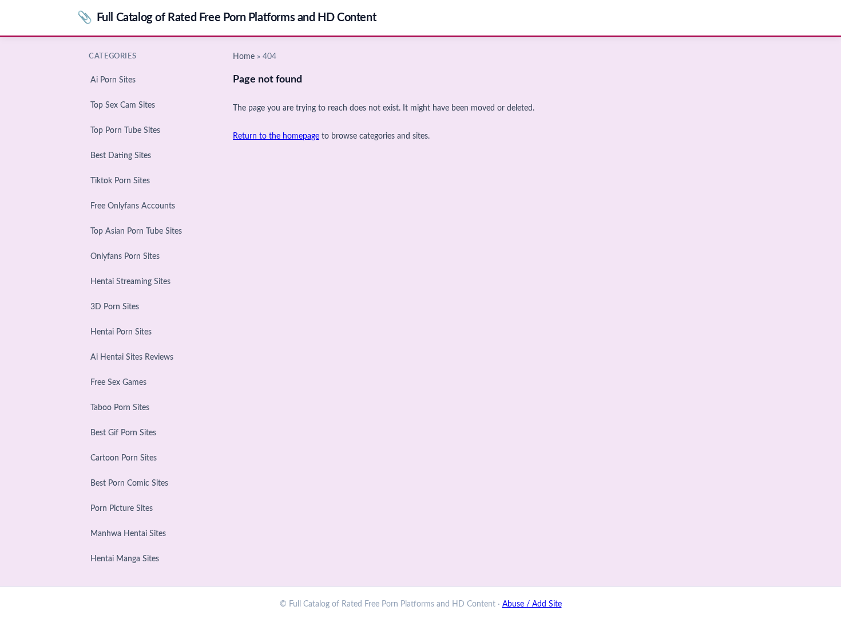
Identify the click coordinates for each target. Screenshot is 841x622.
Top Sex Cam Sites (122, 105)
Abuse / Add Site (532, 604)
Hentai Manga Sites (124, 559)
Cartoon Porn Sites (123, 458)
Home (244, 57)
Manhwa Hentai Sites (128, 534)
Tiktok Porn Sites (120, 181)
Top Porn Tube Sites (125, 131)
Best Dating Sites (120, 156)
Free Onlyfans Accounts (132, 206)
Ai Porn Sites (113, 80)
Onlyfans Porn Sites (125, 257)
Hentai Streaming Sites (130, 282)
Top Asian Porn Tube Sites (136, 231)
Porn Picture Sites (121, 509)
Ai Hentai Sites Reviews (131, 357)
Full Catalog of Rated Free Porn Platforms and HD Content (226, 17)
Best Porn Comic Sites (129, 483)
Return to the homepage (276, 136)
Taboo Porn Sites (119, 408)
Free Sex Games (118, 383)
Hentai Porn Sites (121, 332)
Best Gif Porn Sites (123, 433)
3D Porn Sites (114, 307)
